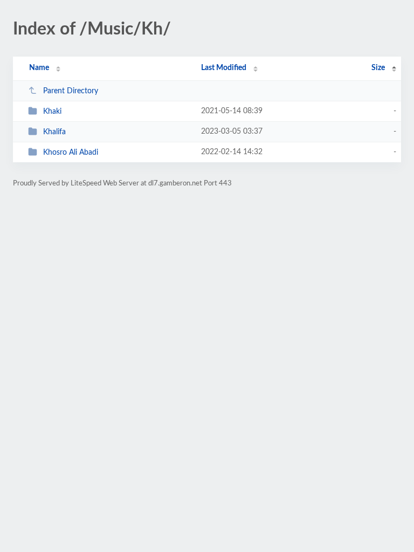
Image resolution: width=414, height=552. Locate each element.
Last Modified (223, 68)
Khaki (52, 111)
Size (378, 68)
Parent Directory (70, 91)
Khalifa (54, 132)
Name (39, 68)
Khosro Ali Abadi (70, 152)
